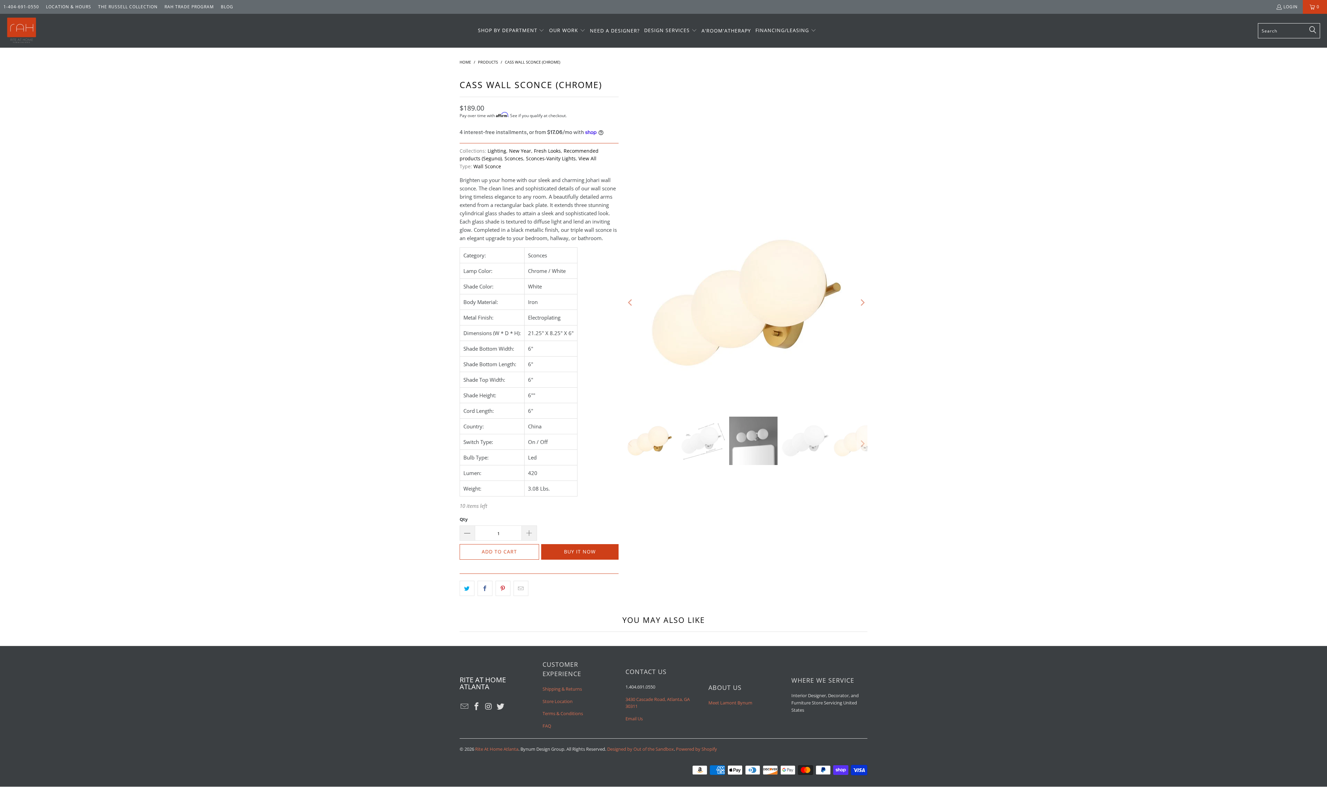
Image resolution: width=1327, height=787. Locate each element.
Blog (227, 7)
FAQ (547, 726)
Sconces (514, 158)
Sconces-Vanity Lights (551, 158)
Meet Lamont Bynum (730, 703)
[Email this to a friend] (521, 588)
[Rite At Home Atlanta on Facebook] (477, 706)
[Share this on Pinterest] (503, 588)
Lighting (497, 151)
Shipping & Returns (562, 689)
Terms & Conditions (563, 713)
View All (587, 158)
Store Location (558, 701)
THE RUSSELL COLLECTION (128, 7)
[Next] (862, 302)
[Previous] (630, 302)
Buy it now (580, 551)
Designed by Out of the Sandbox (640, 749)
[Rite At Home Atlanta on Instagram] (488, 706)
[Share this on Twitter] (467, 588)
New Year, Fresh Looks (535, 151)
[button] (511, 30)
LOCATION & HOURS (68, 7)
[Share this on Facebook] (485, 588)
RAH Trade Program (189, 7)
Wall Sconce (487, 166)
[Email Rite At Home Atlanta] (465, 706)
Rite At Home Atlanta (496, 749)
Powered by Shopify (696, 749)
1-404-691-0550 (21, 7)
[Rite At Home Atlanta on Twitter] (501, 706)
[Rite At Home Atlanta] (21, 30)
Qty (464, 519)
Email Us (634, 718)
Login (1290, 7)
